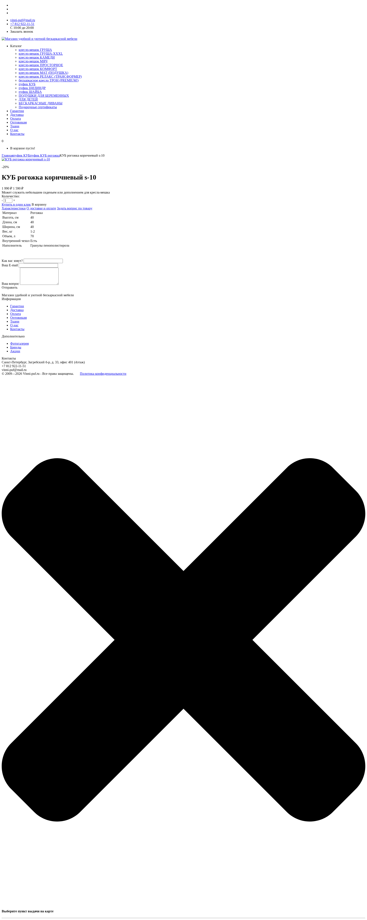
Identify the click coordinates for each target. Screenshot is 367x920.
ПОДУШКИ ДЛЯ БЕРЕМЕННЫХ (44, 95)
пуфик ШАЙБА (30, 92)
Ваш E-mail (10, 265)
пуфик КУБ (27, 84)
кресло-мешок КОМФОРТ (38, 69)
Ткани (14, 126)
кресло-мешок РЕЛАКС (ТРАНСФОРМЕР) (50, 76)
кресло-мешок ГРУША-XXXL (41, 53)
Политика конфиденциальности (103, 373)
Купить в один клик (16, 204)
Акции (15, 351)
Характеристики (14, 208)
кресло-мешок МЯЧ (33, 61)
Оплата (15, 118)
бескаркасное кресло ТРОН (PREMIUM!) (49, 80)
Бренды (15, 347)
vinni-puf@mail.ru (22, 20)
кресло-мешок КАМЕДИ (37, 57)
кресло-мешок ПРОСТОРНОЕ (41, 65)
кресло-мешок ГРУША (35, 50)
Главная (7, 155)
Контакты (17, 134)
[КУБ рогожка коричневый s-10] (26, 159)
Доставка (17, 115)
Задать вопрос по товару (74, 208)
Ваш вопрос (10, 283)
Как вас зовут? (12, 261)
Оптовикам (18, 122)
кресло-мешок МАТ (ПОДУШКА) (43, 72)
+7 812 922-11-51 (22, 24)
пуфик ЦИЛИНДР (32, 88)
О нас (14, 130)
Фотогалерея (19, 343)
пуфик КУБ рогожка (45, 155)
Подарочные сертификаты (38, 107)
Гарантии (17, 111)
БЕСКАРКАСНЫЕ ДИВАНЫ (40, 103)
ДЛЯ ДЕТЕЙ (28, 99)
